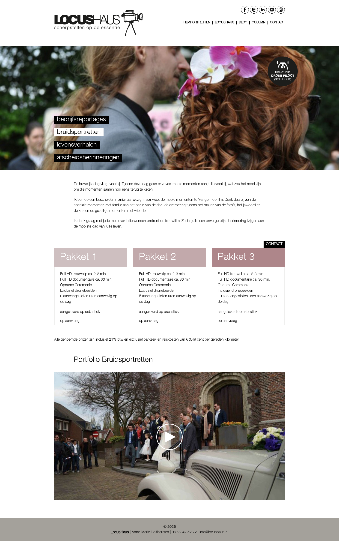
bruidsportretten (79, 132)
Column (258, 22)
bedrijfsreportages (81, 119)
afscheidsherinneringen (88, 157)
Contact (277, 22)
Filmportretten (197, 22)
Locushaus (224, 22)
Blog (243, 22)
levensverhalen (77, 145)
